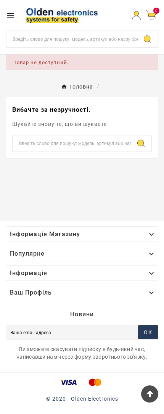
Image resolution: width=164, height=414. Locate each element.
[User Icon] (136, 15)
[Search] (147, 39)
